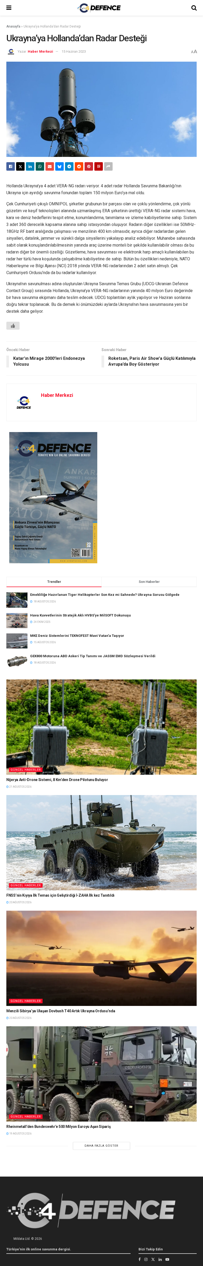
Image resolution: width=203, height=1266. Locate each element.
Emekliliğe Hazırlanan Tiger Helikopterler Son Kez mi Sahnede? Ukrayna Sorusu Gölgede (104, 595)
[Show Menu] (8, 8)
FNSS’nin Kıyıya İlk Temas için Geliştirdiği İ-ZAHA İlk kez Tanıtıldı (60, 895)
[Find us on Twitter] (153, 1259)
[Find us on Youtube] (167, 1259)
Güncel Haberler (26, 770)
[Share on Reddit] (79, 166)
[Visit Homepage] (99, 8)
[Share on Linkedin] (30, 166)
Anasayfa (13, 26)
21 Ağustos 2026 (20, 786)
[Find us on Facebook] (140, 1259)
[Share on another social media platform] (108, 166)
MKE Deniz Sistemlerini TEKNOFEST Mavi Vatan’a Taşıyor (77, 636)
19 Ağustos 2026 (20, 1133)
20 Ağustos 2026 (20, 902)
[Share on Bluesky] (59, 166)
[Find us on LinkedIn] (160, 1259)
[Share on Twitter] (20, 166)
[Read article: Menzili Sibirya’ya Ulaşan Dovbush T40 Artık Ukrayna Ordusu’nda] (101, 958)
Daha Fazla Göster (101, 1145)
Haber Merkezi (40, 51)
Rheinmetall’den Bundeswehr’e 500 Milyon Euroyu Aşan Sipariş (58, 1126)
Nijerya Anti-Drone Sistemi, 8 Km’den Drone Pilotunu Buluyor (57, 780)
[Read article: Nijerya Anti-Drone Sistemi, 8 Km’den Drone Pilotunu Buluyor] (101, 727)
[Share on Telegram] (69, 166)
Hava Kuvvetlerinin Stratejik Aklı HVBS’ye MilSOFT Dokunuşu (80, 615)
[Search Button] (194, 8)
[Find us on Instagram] (145, 1259)
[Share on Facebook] (10, 166)
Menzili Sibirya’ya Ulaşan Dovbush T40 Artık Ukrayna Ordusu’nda (60, 1011)
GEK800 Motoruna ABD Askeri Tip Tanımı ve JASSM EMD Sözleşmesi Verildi (92, 656)
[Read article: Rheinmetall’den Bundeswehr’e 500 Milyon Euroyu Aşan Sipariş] (101, 1074)
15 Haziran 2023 (74, 51)
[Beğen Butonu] (13, 326)
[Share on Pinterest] (89, 166)
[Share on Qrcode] (98, 166)
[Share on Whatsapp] (40, 166)
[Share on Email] (49, 166)
